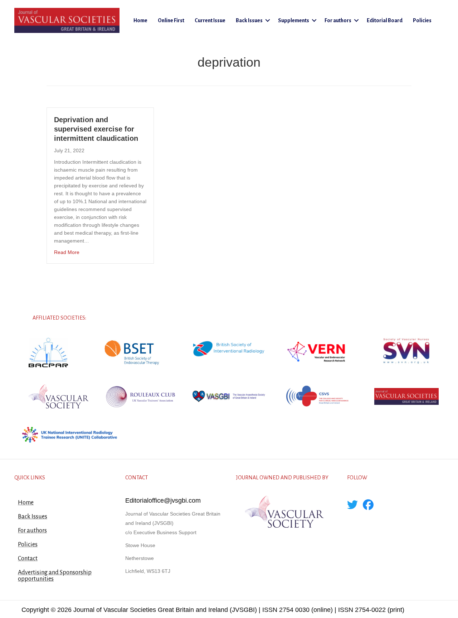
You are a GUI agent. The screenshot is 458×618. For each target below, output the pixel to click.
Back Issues (249, 20)
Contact (28, 558)
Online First (171, 20)
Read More (66, 252)
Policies (422, 20)
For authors (338, 20)
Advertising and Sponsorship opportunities (55, 575)
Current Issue (210, 20)
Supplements (293, 20)
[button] (268, 20)
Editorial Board (385, 20)
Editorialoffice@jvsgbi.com (163, 500)
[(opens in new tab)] (48, 352)
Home (140, 20)
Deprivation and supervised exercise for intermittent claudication (96, 129)
